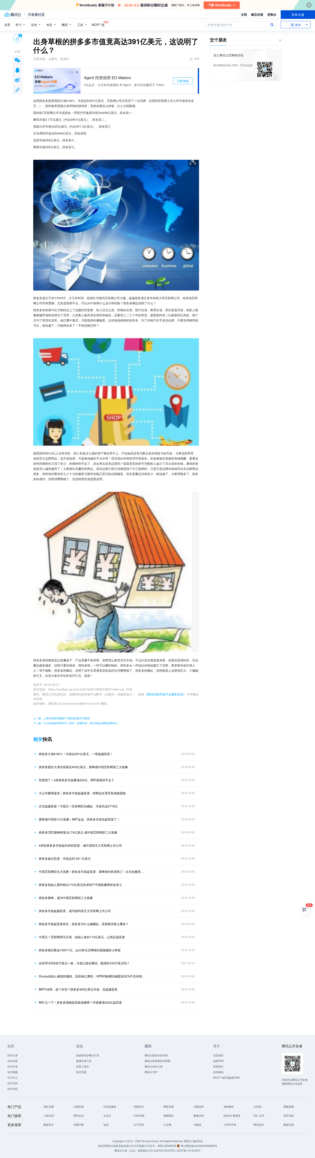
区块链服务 (110, 1106)
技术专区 (13, 1088)
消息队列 (139, 1106)
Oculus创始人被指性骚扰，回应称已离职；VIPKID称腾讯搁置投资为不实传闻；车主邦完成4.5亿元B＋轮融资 (92, 976)
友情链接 (218, 1072)
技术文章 (13, 1055)
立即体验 (183, 81)
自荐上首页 (82, 1066)
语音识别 (289, 1115)
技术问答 (13, 1061)
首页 (7, 25)
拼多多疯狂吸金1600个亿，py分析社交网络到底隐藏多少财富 (80, 950)
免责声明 (218, 1061)
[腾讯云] (12, 15)
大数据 (197, 1124)
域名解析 (229, 1106)
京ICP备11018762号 (189, 1150)
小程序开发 (230, 1124)
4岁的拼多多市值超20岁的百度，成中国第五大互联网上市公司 (80, 845)
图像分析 (199, 1115)
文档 (244, 14)
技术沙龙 (13, 1066)
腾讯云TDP (151, 1072)
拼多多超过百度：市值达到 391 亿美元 (65, 858)
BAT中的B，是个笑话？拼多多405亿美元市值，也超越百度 (78, 989)
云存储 (257, 1106)
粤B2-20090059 (167, 1145)
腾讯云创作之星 (154, 1066)
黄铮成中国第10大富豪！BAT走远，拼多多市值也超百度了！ (79, 819)
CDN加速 (139, 1115)
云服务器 (79, 1106)
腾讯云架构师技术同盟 (157, 1061)
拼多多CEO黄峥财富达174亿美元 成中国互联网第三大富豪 (78, 832)
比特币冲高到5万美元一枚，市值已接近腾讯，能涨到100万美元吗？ (84, 963)
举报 (196, 58)
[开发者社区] (36, 14)
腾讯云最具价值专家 (156, 1055)
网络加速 (169, 1106)
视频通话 (169, 1115)
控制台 (271, 14)
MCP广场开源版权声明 (226, 1077)
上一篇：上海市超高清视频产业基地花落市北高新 (61, 718)
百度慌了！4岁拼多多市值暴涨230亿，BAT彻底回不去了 (76, 780)
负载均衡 (79, 1124)
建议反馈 (257, 14)
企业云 (107, 1115)
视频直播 (289, 1106)
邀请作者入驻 (84, 1061)
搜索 (272, 24)
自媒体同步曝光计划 (87, 1055)
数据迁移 (289, 1124)
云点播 (167, 1124)
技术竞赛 (81, 1072)
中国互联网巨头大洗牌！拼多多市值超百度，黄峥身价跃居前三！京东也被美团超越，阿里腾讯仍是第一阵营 (92, 871)
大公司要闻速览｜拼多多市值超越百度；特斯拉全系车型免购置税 (82, 793)
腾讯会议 (79, 1115)
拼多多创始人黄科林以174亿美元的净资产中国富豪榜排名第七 (80, 884)
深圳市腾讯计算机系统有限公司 (116, 1145)
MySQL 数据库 (232, 1115)
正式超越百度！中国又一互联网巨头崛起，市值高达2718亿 (78, 806)
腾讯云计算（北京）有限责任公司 (133, 1150)
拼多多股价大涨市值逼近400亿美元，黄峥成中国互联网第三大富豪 (83, 767)
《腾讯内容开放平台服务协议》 (165, 694)
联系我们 (218, 1066)
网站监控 (259, 1124)
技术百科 (13, 1083)
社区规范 (218, 1055)
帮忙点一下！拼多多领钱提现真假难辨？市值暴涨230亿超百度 (80, 1002)
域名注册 (49, 1106)
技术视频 (13, 1072)
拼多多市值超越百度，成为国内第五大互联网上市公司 (75, 911)
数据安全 (49, 1124)
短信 (106, 1124)
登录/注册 (297, 14)
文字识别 (139, 1124)
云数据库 (199, 1106)
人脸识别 (49, 1115)
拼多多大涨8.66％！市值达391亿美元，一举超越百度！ (76, 754)
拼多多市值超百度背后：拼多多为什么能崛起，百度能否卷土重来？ (84, 924)
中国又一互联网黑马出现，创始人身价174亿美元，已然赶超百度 (82, 937)
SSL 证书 (259, 1115)
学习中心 (13, 1077)
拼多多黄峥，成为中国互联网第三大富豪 (66, 898)
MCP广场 (98, 25)
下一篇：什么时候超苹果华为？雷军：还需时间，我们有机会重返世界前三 (75, 723)
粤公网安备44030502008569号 (199, 1145)
